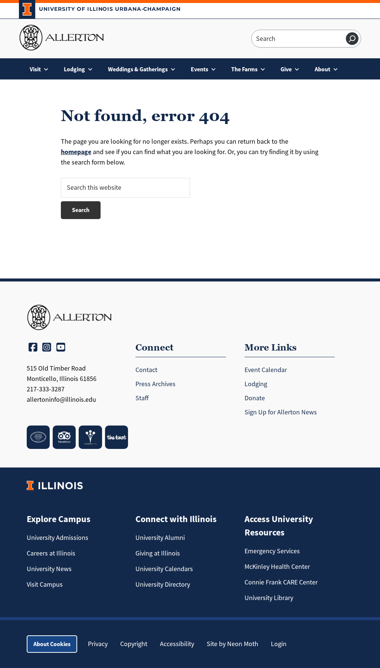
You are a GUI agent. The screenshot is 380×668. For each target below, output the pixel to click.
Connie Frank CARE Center (281, 582)
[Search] (352, 38)
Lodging (74, 69)
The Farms (244, 69)
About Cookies (52, 644)
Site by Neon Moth (232, 644)
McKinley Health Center (277, 567)
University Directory (162, 584)
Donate (255, 398)
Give (286, 69)
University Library (269, 598)
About (322, 69)
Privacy (98, 644)
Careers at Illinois (51, 553)
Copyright (133, 644)
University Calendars (164, 569)
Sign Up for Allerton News (281, 412)
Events (199, 69)
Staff (141, 398)
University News (49, 569)
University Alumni (160, 538)
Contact (146, 370)
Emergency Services (272, 551)
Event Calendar (266, 370)
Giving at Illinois (157, 553)
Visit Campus (45, 584)
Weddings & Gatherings (138, 69)
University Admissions (57, 538)
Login (278, 644)
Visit (35, 69)
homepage (76, 151)
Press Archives (155, 384)
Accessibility (177, 644)
